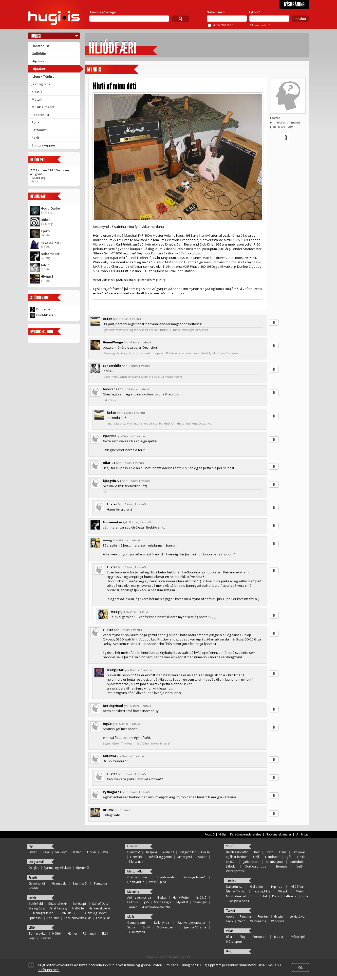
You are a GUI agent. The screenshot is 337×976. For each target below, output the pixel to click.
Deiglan (34, 868)
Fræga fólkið (187, 852)
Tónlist (36, 36)
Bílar (229, 937)
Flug (242, 937)
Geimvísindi (37, 883)
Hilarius (109, 463)
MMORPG (68, 913)
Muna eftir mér (222, 25)
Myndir (94, 69)
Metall (37, 99)
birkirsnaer (112, 389)
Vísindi (33, 888)
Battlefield (36, 904)
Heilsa (205, 852)
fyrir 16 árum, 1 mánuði (127, 319)
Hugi (229, 951)
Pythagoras (112, 792)
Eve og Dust (37, 908)
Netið (241, 921)
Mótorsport (234, 942)
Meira (34, 181)
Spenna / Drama (195, 927)
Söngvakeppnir (44, 145)
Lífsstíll (132, 846)
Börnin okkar (38, 933)
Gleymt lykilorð (260, 25)
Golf (256, 857)
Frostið (209, 834)
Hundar (91, 852)
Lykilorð (255, 12)
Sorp (32, 938)
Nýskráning (294, 4)
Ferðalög (168, 852)
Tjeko (45, 231)
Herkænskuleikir (100, 908)
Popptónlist (40, 114)
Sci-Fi (146, 927)
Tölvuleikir (103, 918)
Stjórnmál (82, 868)
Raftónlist (39, 130)
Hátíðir (57, 933)
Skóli (105, 933)
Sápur (131, 927)
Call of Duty (100, 904)
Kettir (104, 852)
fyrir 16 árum (122, 810)
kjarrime (110, 436)
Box (257, 852)
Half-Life (78, 908)
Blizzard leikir (57, 904)
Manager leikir (43, 913)
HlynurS (47, 276)
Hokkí (301, 857)
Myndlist (182, 902)
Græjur (279, 916)
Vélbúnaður (258, 921)
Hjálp (222, 834)
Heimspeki (59, 883)
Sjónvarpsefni (166, 927)
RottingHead (113, 706)
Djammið (133, 852)
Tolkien (132, 907)
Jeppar (278, 937)
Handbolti (272, 857)
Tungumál (101, 883)
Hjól (288, 857)
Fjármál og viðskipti (57, 868)
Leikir (32, 898)
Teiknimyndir (136, 932)
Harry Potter (181, 897)
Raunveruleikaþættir (191, 923)
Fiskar (33, 852)
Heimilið (136, 857)
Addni (45, 265)
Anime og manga (139, 897)
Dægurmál (36, 862)
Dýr (31, 846)
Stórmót (281, 866)
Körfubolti (297, 862)
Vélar (229, 931)
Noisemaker (50, 253)
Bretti (269, 852)
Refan (107, 319)
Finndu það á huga (103, 12)
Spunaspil (35, 918)
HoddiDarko (50, 208)
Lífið (32, 927)
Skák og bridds (255, 866)
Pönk (35, 122)
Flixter (275, 118)
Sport (230, 846)
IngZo (107, 724)
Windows (277, 921)
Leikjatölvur (298, 916)
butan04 (109, 756)
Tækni (230, 910)
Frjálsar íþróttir (236, 857)
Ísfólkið (201, 897)
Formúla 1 (260, 937)
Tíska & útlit (135, 862)
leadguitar (115, 670)
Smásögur (200, 902)
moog (107, 540)
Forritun (263, 916)
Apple (230, 916)
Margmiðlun (135, 871)
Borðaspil (80, 904)
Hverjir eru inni (41, 331)
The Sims (53, 918)
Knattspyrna (274, 862)
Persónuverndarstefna (246, 834)
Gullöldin (39, 53)
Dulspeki (151, 852)
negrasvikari (51, 242)
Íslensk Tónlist (43, 76)
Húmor (72, 933)
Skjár (130, 917)
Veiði (300, 866)
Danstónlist (40, 46)
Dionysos (43, 309)
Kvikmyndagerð (194, 877)
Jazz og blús (41, 84)
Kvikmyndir (161, 923)
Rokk (35, 137)
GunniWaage (113, 342)
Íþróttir (231, 862)
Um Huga (302, 834)
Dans (282, 852)
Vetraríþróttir (235, 871)
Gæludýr (61, 852)
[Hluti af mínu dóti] (177, 157)
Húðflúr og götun (160, 857)
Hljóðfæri (39, 69)
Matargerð (184, 857)
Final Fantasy (58, 908)
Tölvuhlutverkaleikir (77, 918)
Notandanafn (216, 12)
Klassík (37, 91)
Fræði (33, 877)
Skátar (202, 857)
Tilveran (45, 938)
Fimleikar (299, 852)
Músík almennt (43, 107)
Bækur (162, 897)
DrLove (108, 810)
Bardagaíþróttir (237, 852)
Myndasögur (162, 902)
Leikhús (132, 902)
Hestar (76, 852)
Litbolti (231, 866)
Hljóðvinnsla (166, 877)
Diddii (45, 219)
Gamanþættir (136, 923)
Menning (133, 891)
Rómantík (89, 933)
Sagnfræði (80, 883)
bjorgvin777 (112, 481)
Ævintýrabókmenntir (156, 907)
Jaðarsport (251, 862)
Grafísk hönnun (138, 877)
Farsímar (246, 916)
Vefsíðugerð (157, 882)
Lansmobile (112, 366)
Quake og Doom (95, 913)
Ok (300, 967)
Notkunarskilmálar (278, 834)
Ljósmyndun (135, 882)
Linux (229, 921)
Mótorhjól (298, 937)
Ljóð (146, 902)
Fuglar (45, 852)
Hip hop (38, 61)
